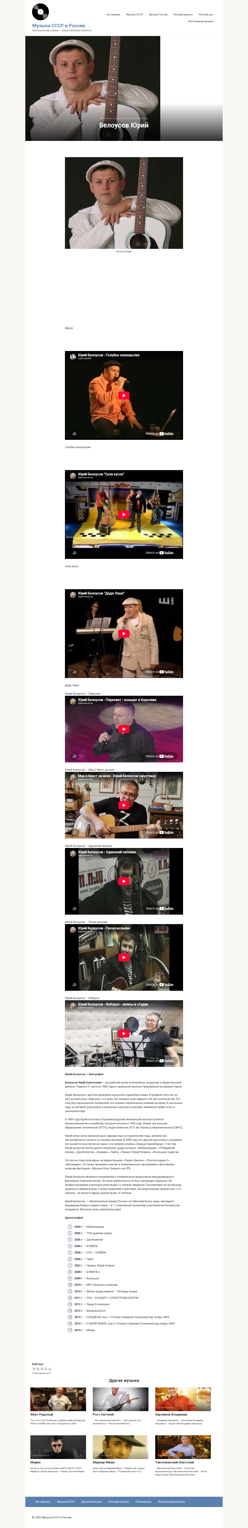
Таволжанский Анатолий (174, 1462)
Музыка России (158, 14)
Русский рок (206, 14)
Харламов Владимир (171, 1414)
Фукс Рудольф (41, 1414)
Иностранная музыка (200, 21)
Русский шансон (183, 14)
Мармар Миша (104, 1462)
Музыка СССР (134, 14)
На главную (113, 14)
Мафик (35, 1462)
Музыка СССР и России (58, 25)
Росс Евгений (103, 1414)
